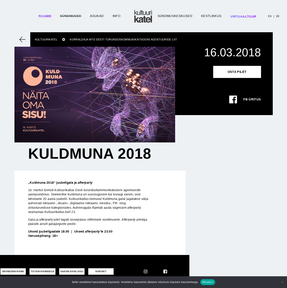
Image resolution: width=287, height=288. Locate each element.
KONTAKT (101, 271)
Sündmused (70, 16)
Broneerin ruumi (13, 271)
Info (116, 16)
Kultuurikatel (46, 39)
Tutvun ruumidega (42, 271)
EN (270, 16)
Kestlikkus (211, 16)
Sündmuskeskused (175, 16)
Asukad (97, 16)
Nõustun (207, 282)
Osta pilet (237, 71)
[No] (282, 282)
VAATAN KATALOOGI (71, 271)
